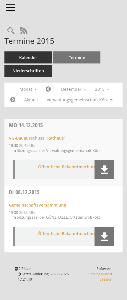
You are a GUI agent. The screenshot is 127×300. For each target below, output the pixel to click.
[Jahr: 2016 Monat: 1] (13, 100)
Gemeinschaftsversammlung (37, 205)
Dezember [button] (72, 89)
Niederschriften (28, 70)
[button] (104, 169)
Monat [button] (26, 89)
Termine (77, 57)
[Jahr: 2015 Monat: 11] (48, 89)
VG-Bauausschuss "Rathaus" (37, 138)
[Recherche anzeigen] (10, 31)
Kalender (28, 57)
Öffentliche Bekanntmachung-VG (71, 167)
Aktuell (31, 100)
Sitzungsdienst (100, 276)
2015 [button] (100, 89)
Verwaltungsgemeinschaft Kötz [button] (78, 100)
